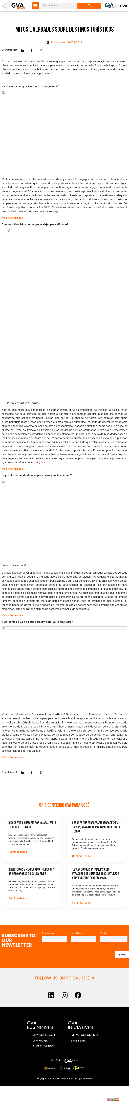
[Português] (113, 1099)
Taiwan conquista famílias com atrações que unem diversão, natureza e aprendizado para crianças (95, 873)
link (43, 462)
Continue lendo (17, 852)
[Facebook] (78, 995)
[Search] (89, 6)
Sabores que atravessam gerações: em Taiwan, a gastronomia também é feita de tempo (96, 827)
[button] (35, 5)
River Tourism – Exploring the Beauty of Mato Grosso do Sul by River (31, 871)
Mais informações (12, 217)
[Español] (117, 1099)
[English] (109, 1099)
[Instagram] (64, 995)
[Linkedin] (51, 995)
